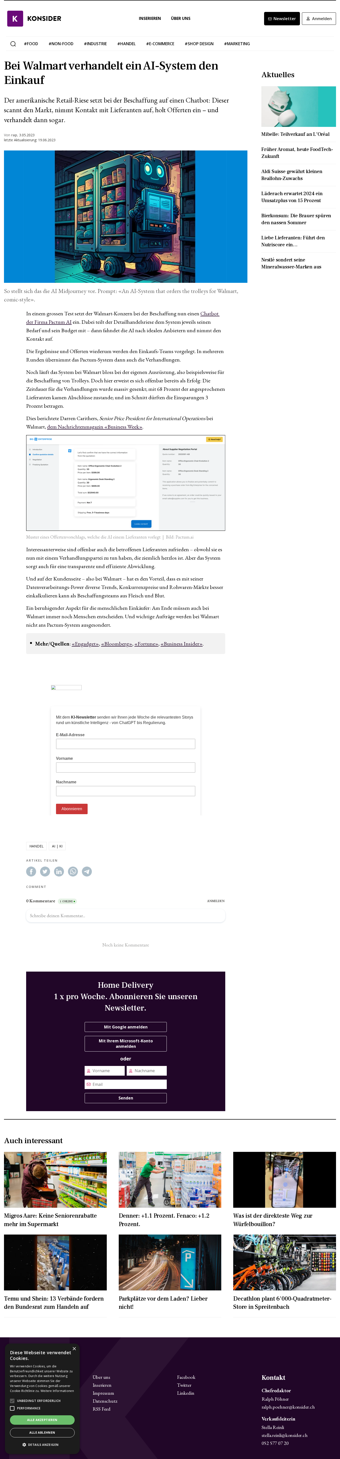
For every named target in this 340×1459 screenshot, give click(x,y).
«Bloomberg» (116, 643)
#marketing (237, 43)
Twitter (184, 1385)
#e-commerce (160, 43)
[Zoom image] (125, 216)
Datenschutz (105, 1401)
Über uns (180, 18)
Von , (11, 135)
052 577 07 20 (275, 1443)
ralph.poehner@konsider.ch (288, 1407)
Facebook (186, 1377)
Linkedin (185, 1393)
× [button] (74, 1349)
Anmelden (322, 18)
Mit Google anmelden (126, 1027)
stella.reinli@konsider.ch (285, 1435)
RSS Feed (102, 1409)
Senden (125, 1098)
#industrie (95, 43)
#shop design (199, 43)
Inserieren (150, 18)
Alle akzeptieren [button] (42, 1420)
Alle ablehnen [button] (42, 1432)
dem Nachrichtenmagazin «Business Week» (94, 426)
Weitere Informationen (57, 1391)
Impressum (103, 1393)
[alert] (42, 1399)
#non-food (61, 43)
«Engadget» (85, 643)
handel (36, 846)
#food (31, 43)
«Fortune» (146, 643)
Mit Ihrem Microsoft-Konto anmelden (126, 1043)
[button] (42, 1445)
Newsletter (285, 18)
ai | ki (57, 846)
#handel (126, 43)
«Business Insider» (182, 643)
